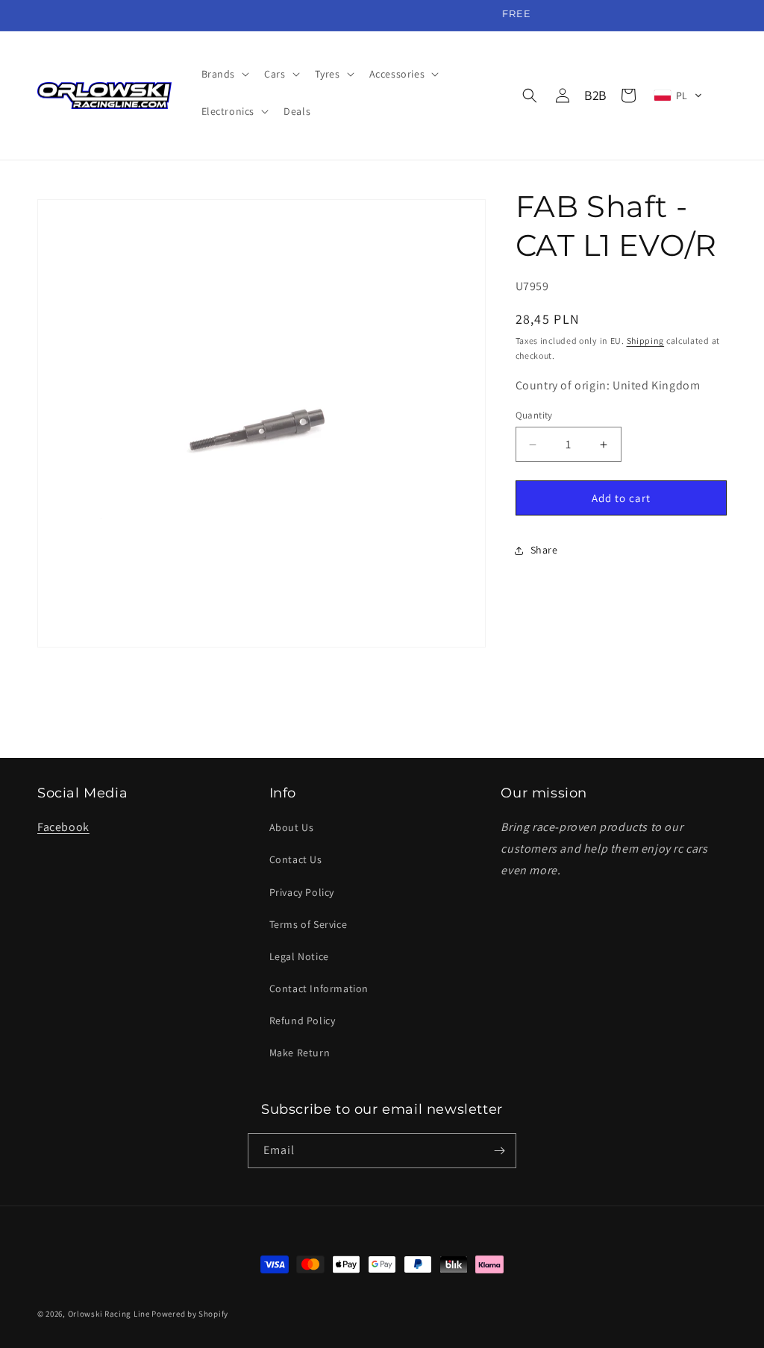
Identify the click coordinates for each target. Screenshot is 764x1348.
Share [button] (544, 550)
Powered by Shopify (189, 1313)
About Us (291, 827)
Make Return (300, 1052)
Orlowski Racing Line (109, 1313)
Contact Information (319, 988)
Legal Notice (299, 956)
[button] (224, 74)
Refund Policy (302, 1020)
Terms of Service (308, 924)
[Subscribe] (499, 1150)
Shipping (646, 340)
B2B (595, 95)
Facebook (63, 827)
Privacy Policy (301, 892)
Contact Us (295, 859)
